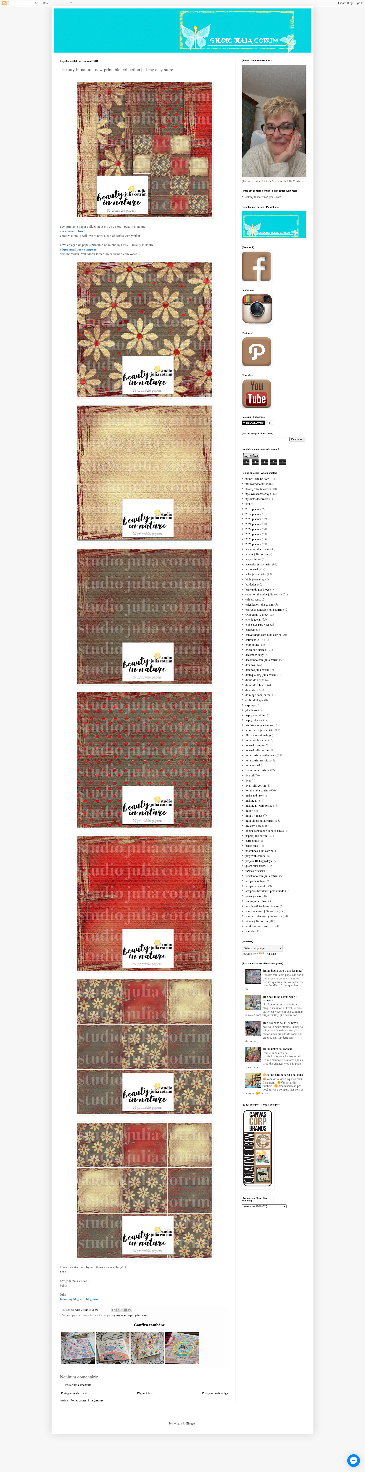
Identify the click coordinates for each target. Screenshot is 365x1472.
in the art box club (256, 740)
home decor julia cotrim (259, 730)
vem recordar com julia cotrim (263, 916)
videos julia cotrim (256, 921)
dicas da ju (251, 690)
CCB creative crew (256, 615)
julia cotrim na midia (258, 760)
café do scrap (253, 599)
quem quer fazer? (255, 866)
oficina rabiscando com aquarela (264, 831)
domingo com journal (258, 695)
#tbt (247, 504)
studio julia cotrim (256, 901)
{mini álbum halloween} (277, 1049)
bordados (250, 584)
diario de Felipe (254, 680)
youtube (250, 931)
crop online (252, 645)
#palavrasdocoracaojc (258, 494)
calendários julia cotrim (259, 604)
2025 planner (253, 539)
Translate (270, 954)
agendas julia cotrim (257, 549)
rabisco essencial (255, 871)
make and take (254, 795)
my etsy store (119, 1315)
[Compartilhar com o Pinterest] (130, 1310)
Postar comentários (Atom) (87, 1400)
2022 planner (253, 529)
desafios (250, 665)
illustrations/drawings (258, 735)
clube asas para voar (257, 624)
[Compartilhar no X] (122, 1310)
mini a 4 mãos (253, 815)
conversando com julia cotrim (263, 635)
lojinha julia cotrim (256, 790)
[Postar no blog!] (118, 1310)
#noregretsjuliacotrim (258, 489)
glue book (251, 710)
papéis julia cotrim (138, 1315)
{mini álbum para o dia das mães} (283, 970)
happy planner (253, 720)
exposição (251, 705)
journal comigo (254, 745)
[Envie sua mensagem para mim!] (353, 1460)
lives (248, 780)
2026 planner (253, 544)
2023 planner (253, 534)
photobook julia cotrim (259, 851)
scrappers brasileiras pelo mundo (264, 891)
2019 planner (253, 514)
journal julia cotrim (257, 750)
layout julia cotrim (256, 770)
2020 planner (253, 519)
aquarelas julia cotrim (258, 564)
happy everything (255, 715)
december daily (254, 655)
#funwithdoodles (255, 484)
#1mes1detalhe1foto (257, 479)
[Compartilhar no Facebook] (126, 1310)
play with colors (255, 856)
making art (251, 800)
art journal (251, 569)
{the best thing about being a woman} (280, 998)
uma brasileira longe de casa (262, 906)
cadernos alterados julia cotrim (263, 594)
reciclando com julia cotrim (261, 876)
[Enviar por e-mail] (114, 1310)
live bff (249, 775)
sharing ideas (253, 896)
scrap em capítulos (256, 886)
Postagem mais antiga (215, 1393)
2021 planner (253, 524)
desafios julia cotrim (257, 670)
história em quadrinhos (259, 725)
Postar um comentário (78, 1385)
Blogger (191, 1423)
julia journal (252, 765)
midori (249, 811)
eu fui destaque (254, 700)
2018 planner (253, 509)
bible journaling (254, 579)
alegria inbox (253, 559)
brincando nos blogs (257, 589)
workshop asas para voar (260, 926)
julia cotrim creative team (260, 755)
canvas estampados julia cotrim (263, 609)
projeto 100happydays (258, 861)
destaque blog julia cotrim (260, 675)
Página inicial (145, 1393)
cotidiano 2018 (254, 640)
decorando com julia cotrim (261, 660)
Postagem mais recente (74, 1393)
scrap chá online (255, 881)
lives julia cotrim (255, 785)
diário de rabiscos (255, 685)
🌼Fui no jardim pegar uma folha (283, 1075)
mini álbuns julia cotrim (259, 820)
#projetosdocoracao (256, 499)
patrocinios (252, 841)
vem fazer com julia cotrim (261, 911)
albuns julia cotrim (256, 554)
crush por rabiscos (256, 650)
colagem (250, 630)
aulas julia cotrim (255, 574)
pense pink (251, 846)
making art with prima (258, 805)
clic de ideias (253, 619)
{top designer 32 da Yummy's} (281, 1023)
